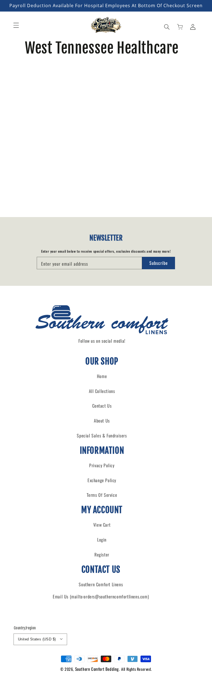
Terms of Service (102, 495)
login (102, 539)
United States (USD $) (37, 639)
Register (101, 554)
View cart (101, 524)
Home (102, 376)
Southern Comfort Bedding (97, 669)
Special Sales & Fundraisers (102, 435)
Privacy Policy (101, 465)
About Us (102, 420)
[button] (16, 25)
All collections (102, 391)
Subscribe (158, 263)
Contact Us (102, 405)
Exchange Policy (102, 480)
